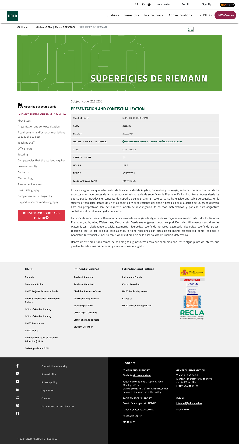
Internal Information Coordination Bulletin (42, 300)
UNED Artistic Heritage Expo (136, 305)
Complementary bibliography (35, 196)
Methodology (25, 178)
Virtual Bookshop (131, 284)
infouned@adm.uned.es (189, 403)
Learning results (27, 166)
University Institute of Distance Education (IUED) (41, 339)
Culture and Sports (132, 277)
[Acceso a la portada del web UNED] (12, 16)
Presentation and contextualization (39, 126)
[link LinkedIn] (17, 390)
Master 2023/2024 (65, 27)
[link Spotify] (17, 405)
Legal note (47, 390)
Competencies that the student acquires (42, 160)
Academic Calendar (84, 277)
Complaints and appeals (86, 320)
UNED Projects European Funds (41, 291)
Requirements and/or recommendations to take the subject (41, 134)
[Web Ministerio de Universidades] (192, 272)
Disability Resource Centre (87, 291)
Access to (127, 298)
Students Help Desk (84, 284)
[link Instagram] (17, 397)
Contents (23, 172)
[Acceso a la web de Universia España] (192, 279)
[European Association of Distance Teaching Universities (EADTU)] (192, 302)
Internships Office (83, 305)
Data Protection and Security (58, 406)
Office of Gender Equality (38, 309)
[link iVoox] (17, 414)
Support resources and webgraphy (38, 202)
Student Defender (83, 327)
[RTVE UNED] (227, 4)
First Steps (24, 120)
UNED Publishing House (134, 291)
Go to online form (142, 375)
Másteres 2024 (44, 27)
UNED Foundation (34, 323)
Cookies (45, 398)
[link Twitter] (17, 374)
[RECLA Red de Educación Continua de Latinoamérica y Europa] (192, 315)
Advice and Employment (86, 298)
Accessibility (48, 374)
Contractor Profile (34, 284)
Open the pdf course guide (39, 106)
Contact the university (54, 366)
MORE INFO (129, 422)
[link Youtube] (17, 382)
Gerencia (29, 277)
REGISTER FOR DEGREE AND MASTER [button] (41, 215)
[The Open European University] (192, 288)
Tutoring (23, 154)
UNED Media (31, 330)
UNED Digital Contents (85, 312)
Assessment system (29, 184)
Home (24, 27)
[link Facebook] (16, 366)
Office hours (25, 148)
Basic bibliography (28, 190)
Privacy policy (49, 382)
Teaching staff (26, 142)
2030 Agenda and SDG (37, 348)
